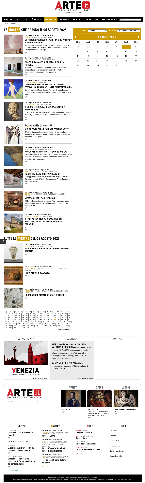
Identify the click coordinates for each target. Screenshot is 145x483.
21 (68, 312)
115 (10, 323)
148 (23, 327)
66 (27, 317)
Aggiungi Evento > (64, 330)
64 (20, 317)
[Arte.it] (72, 6)
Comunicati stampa (117, 451)
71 (44, 317)
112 (65, 321)
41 (5, 315)
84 (23, 319)
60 (5, 317)
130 (10, 325)
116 (14, 323)
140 (54, 325)
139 (50, 325)
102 (22, 321)
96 (66, 319)
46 (23, 315)
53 (48, 315)
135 (32, 325)
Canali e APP (114, 441)
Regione (82, 31)
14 (44, 312)
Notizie (23, 19)
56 (58, 315)
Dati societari (52, 477)
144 (6, 327)
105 (35, 321)
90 (44, 319)
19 (61, 312)
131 (14, 325)
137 (41, 325)
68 (34, 317)
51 (41, 315)
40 (69, 313)
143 (67, 325)
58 (66, 315)
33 (44, 313)
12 (37, 312)
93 (55, 319)
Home (9, 19)
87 (34, 319)
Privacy (67, 477)
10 (30, 312)
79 (5, 319)
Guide (37, 19)
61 (9, 317)
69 (37, 317)
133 (23, 325)
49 (34, 315)
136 (36, 325)
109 (52, 321)
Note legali (60, 477)
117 (18, 323)
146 (14, 327)
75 (58, 317)
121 (36, 323)
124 (49, 323)
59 (69, 315)
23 (9, 313)
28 (27, 313)
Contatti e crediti (116, 456)
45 (20, 315)
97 (69, 319)
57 (62, 315)
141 (58, 325)
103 (26, 321)
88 (37, 319)
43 (12, 315)
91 (48, 319)
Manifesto (113, 436)
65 (23, 317)
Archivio (111, 19)
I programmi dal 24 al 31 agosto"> (21, 446)
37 (58, 313)
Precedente (75, 37)
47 (27, 315)
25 (16, 313)
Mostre (51, 19)
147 (19, 327)
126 (57, 323)
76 (62, 317)
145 (10, 327)
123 (44, 323)
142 (63, 325)
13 (40, 312)
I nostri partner (115, 446)
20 (65, 312)
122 (40, 323)
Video (79, 19)
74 (55, 317)
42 (9, 315)
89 (41, 319)
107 (43, 321)
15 (47, 312)
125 (53, 323)
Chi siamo (113, 430)
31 (37, 313)
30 (34, 313)
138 (45, 325)
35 (51, 313)
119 (27, 323)
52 (44, 315)
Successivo (138, 37)
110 (57, 321)
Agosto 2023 (107, 37)
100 (13, 321)
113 (69, 321)
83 (20, 319)
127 (62, 323)
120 (31, 323)
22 (5, 313)
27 (23, 313)
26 (20, 313)
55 (55, 315)
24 (12, 313)
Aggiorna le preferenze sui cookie (87, 477)
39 (66, 313)
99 (9, 321)
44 (16, 315)
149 (28, 327)
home (6, 24)
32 (41, 313)
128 (66, 323)
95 (62, 319)
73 (51, 317)
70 (41, 317)
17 (54, 312)
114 (6, 323)
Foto (66, 19)
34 (48, 313)
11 (33, 312)
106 (39, 321)
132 (19, 325)
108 (48, 321)
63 (16, 317)
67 (30, 317)
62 (12, 317)
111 (61, 321)
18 (58, 312)
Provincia (112, 31)
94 (58, 319)
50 (37, 315)
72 (48, 317)
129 (6, 325)
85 (27, 319)
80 (9, 319)
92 (51, 319)
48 (30, 315)
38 (62, 313)
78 (69, 317)
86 (30, 319)
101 (17, 321)
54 (51, 315)
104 (30, 321)
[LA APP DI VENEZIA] (26, 379)
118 (23, 323)
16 (51, 312)
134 (28, 325)
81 (12, 319)
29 (30, 313)
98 (5, 321)
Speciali (93, 19)
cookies (73, 477)
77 (66, 317)
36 (55, 313)
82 (16, 319)
